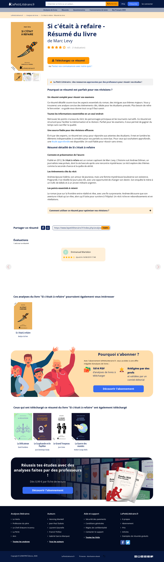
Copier (105, 228)
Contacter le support (94, 532)
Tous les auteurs (56, 541)
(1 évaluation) (78, 47)
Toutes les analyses (21, 541)
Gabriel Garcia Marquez (59, 536)
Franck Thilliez (55, 532)
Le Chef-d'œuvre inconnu (23, 527)
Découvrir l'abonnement (118, 388)
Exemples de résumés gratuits (135, 536)
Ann (14, 536)
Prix (123, 4)
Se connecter (147, 4)
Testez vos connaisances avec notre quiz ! (72, 66)
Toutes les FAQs (93, 537)
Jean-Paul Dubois (56, 523)
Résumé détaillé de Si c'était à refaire (71, 147)
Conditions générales (95, 523)
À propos (126, 519)
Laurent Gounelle (56, 527)
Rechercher (113, 4)
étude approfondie (61, 141)
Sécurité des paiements (96, 519)
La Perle (16, 532)
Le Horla (16, 519)
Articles (125, 532)
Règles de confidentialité (96, 527)
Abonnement (127, 523)
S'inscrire (133, 4)
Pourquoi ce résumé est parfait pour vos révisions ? (79, 89)
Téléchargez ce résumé (69, 60)
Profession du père (21, 523)
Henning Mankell (56, 519)
